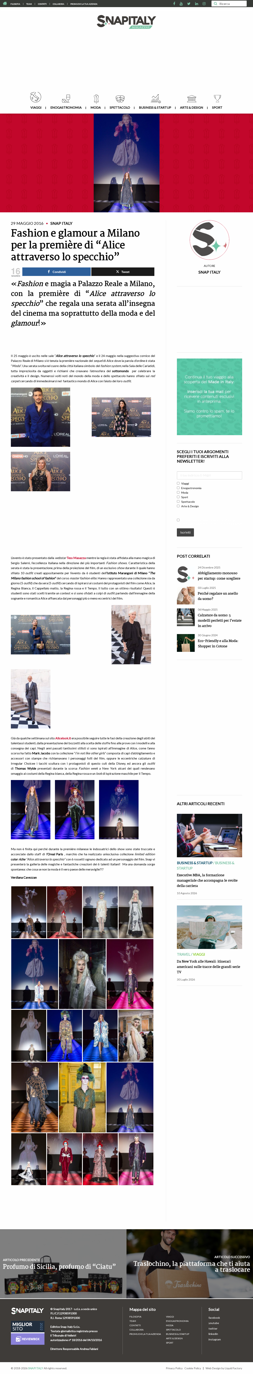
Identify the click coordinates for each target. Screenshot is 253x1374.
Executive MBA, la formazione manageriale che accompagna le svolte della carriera (207, 881)
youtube (214, 1323)
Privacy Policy (174, 1368)
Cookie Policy (192, 1368)
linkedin (213, 1333)
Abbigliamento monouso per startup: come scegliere (219, 576)
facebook (214, 1317)
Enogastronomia (66, 107)
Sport (217, 107)
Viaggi (36, 107)
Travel (183, 954)
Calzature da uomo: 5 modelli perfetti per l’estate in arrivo (220, 621)
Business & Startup (155, 107)
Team (29, 4)
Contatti (42, 4)
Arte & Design (191, 107)
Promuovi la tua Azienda (83, 4)
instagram (215, 1339)
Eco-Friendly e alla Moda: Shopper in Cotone (218, 643)
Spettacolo (120, 107)
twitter (213, 1328)
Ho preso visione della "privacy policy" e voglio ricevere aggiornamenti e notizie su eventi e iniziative (209, 522)
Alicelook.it (63, 738)
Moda (96, 107)
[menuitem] (15, 4)
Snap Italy (209, 272)
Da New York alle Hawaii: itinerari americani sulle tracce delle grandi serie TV (208, 967)
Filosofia (15, 4)
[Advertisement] (126, 62)
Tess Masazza (76, 558)
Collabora (58, 4)
